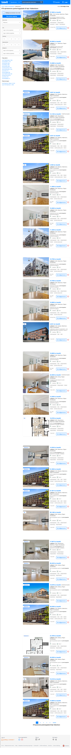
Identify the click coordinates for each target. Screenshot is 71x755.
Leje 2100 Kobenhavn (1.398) (8, 84)
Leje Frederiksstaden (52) (7, 73)
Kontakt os (50, 745)
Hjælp (16, 745)
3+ (15, 38)
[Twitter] (39, 740)
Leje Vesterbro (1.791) (6, 61)
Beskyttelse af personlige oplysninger (25, 745)
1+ (8, 38)
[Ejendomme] (19, 740)
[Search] (41, 2)
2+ (11, 38)
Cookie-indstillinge (56, 745)
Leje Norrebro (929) (6, 63)
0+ (4, 38)
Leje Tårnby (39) (5, 77)
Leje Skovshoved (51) (6, 75)
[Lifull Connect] (7, 740)
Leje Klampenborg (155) (6, 67)
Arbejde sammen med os (9, 745)
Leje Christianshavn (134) (7, 69)
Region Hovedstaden (9, 6)
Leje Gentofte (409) (6, 66)
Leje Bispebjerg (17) (6, 78)
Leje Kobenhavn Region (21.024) (8, 83)
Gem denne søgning (11, 16)
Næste (54, 722)
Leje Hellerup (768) (5, 64)
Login (66, 2)
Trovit (2, 6)
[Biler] (22, 740)
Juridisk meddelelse (43, 745)
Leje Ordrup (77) (5, 70)
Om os (2, 745)
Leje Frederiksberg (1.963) (7, 60)
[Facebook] (36, 740)
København (18, 6)
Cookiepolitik (36, 745)
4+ (19, 38)
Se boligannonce (61, 28)
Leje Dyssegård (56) (6, 72)
